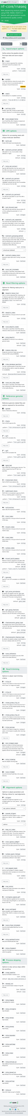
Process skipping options (11, 961)
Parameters (7, 44)
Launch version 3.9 (15, 35)
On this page (13, 2)
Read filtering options (15, 283)
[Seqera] (10, 1109)
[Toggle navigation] (25, 1)
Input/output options (15, 48)
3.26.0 (14, 30)
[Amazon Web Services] (13, 1109)
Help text (5, 74)
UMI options (11, 131)
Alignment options (14, 787)
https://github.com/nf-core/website (14, 1113)
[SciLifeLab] (18, 1109)
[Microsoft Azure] (15, 1109)
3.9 (24, 44)
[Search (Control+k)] (20, 1)
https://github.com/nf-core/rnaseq (15, 38)
